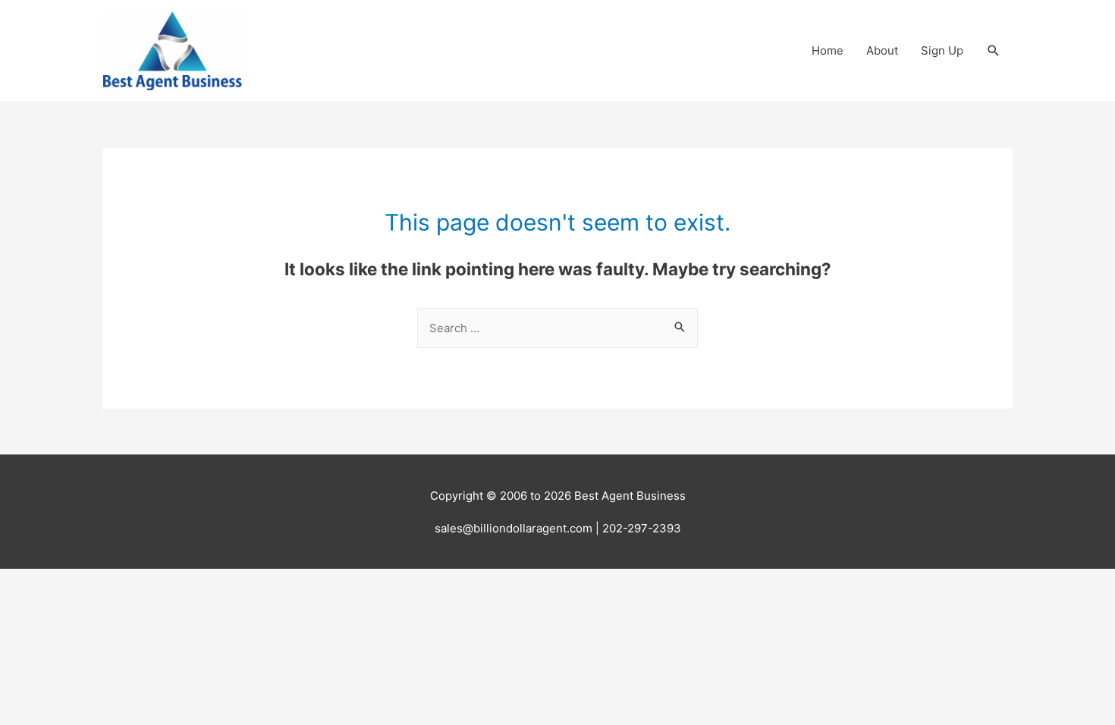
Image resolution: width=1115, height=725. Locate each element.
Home (827, 50)
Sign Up (942, 50)
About (882, 50)
